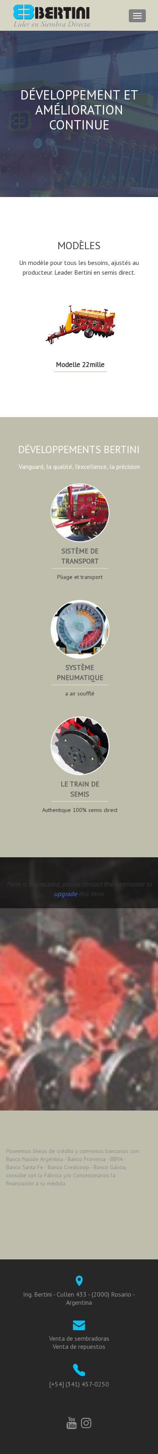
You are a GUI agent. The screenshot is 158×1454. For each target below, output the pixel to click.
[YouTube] (71, 1421)
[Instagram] (86, 1421)
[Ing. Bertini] (52, 15)
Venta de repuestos (79, 1346)
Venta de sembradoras (79, 1338)
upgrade (65, 894)
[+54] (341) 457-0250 (79, 1384)
